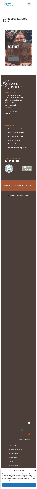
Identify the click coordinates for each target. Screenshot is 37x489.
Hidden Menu (13, 453)
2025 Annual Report (14, 140)
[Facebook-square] (6, 161)
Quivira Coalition (14, 465)
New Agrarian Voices (16, 449)
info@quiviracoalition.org (13, 100)
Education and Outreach (16, 136)
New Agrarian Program (16, 133)
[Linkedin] (10, 161)
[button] (35, 470)
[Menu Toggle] (29, 3)
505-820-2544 (24, 439)
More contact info (10, 105)
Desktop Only (13, 457)
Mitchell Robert (15, 47)
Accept (19, 485)
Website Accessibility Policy (17, 148)
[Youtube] (17, 161)
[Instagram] (13, 161)
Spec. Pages (12, 445)
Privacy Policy (13, 144)
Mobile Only (13, 461)
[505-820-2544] (29, 434)
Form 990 (8, 114)
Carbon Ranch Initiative (16, 129)
